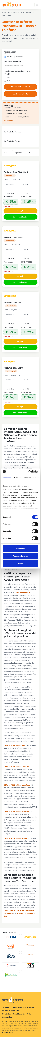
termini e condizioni (8, 1032)
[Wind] (10, 947)
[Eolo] (10, 956)
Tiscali (30, 954)
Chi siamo (5, 1007)
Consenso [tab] (7, 478)
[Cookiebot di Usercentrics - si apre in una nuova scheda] (28, 471)
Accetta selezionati (20, 556)
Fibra (8, 77)
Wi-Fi (8, 81)
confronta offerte (20, 94)
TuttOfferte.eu (6, 1021)
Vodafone (30, 945)
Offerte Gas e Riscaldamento (13, 1014)
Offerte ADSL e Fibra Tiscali (15, 838)
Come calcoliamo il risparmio (23, 1007)
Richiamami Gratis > (20, 217)
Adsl (8, 74)
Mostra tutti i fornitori (20, 87)
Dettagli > (20, 211)
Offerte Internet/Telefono (12, 1011)
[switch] (35, 524)
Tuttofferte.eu (12, 4)
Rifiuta (20, 563)
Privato (9, 57)
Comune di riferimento (12, 61)
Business (19, 57)
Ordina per (8, 153)
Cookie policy (7, 1017)
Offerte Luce (32, 1014)
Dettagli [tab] (17, 478)
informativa (32, 1030)
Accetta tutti (20, 548)
